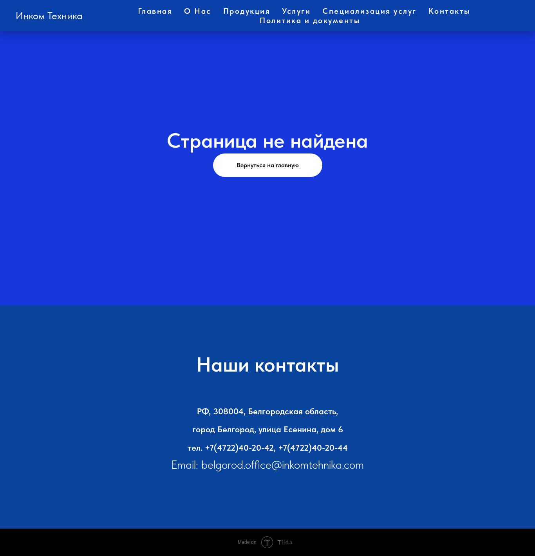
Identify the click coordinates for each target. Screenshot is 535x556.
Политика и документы (310, 20)
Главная (155, 11)
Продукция (247, 11)
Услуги (296, 11)
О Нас (197, 11)
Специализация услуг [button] (369, 11)
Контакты (449, 11)
